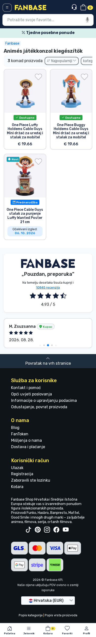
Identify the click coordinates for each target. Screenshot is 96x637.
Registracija (22, 474)
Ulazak (17, 467)
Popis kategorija (31, 615)
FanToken (19, 434)
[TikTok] (28, 529)
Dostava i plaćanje (28, 446)
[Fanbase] (30, 7)
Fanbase (12, 43)
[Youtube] (66, 529)
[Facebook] (56, 529)
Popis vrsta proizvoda (61, 615)
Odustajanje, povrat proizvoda (39, 407)
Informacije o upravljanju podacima (44, 400)
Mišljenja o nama (26, 440)
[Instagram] (47, 529)
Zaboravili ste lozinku (30, 480)
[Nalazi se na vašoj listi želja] (38, 76)
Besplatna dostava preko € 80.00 (54, 32)
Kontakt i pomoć (26, 387)
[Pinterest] (38, 529)
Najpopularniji (61, 61)
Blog (15, 427)
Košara (17, 486)
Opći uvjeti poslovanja (31, 394)
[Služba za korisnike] (75, 7)
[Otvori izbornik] (7, 7)
